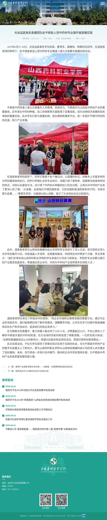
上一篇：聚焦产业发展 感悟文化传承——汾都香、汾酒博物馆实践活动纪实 (40, 367)
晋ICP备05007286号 (74, 516)
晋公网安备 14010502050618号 (54, 516)
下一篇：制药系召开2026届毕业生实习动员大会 (28, 371)
